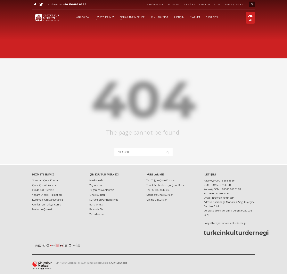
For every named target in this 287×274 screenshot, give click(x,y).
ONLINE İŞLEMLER (233, 4)
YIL (250, 18)
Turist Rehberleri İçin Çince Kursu (165, 185)
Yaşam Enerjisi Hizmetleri (47, 194)
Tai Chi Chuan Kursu (158, 190)
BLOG (217, 4)
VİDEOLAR (204, 4)
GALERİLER (189, 4)
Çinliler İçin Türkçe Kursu (46, 204)
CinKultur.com (119, 262)
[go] (168, 152)
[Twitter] (41, 4)
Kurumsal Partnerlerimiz (103, 199)
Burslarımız (96, 204)
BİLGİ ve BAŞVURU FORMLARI (163, 4)
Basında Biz (96, 209)
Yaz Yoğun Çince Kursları (161, 180)
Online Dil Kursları (157, 199)
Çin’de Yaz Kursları (43, 190)
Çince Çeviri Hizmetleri (45, 185)
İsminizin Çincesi (42, 209)
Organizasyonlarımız (101, 190)
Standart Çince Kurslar (45, 180)
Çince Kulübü (97, 194)
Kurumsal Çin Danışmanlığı (47, 199)
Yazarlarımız (96, 214)
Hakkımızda (96, 180)
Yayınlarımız (96, 185)
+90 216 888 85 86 (74, 4)
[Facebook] (35, 4)
